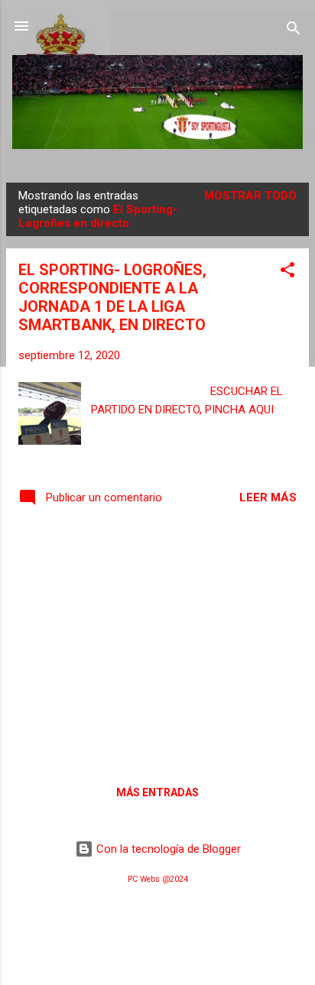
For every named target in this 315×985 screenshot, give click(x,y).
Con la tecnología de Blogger (167, 849)
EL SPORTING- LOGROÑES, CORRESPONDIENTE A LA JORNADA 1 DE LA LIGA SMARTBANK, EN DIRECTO (112, 297)
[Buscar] (293, 31)
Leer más (268, 497)
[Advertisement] (157, 643)
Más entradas (157, 792)
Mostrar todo (250, 196)
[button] (287, 272)
